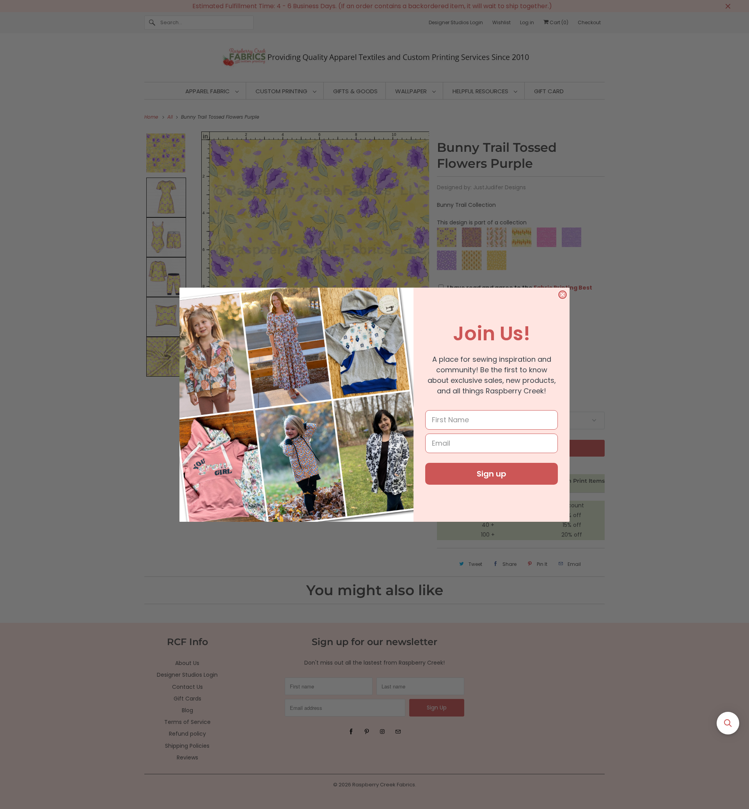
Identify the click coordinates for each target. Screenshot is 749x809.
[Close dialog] (562, 295)
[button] (728, 723)
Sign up (491, 473)
